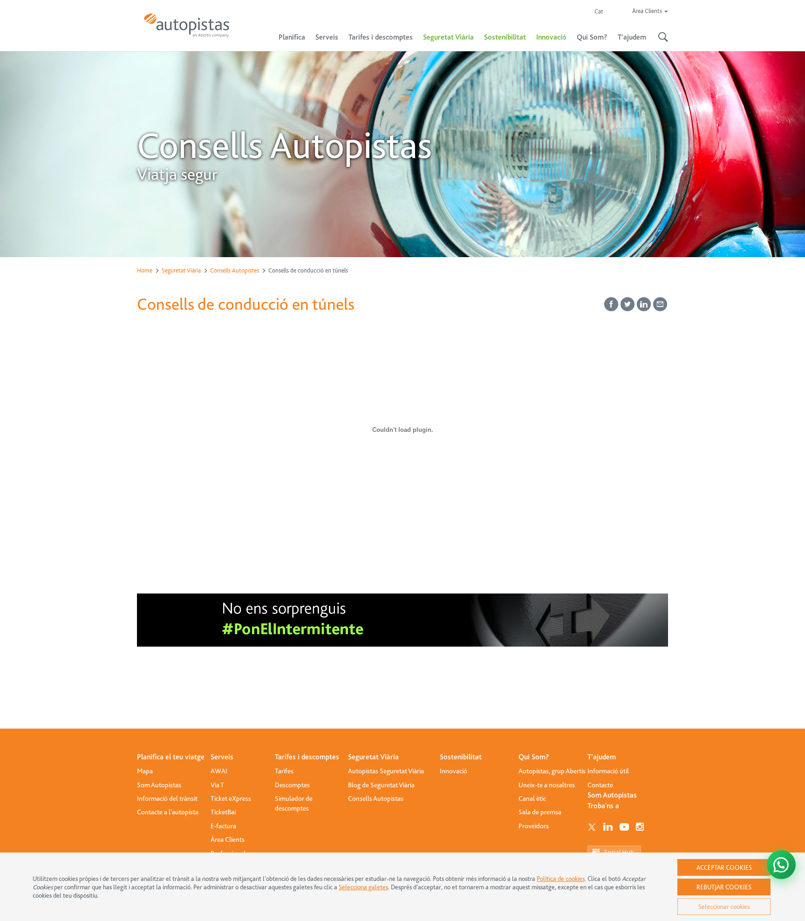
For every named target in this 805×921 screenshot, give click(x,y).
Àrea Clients (228, 839)
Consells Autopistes (234, 270)
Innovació (551, 37)
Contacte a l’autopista (167, 812)
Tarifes (284, 771)
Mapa (145, 771)
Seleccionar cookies (724, 906)
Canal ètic (532, 798)
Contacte (600, 785)
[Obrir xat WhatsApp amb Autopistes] (781, 864)
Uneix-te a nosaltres (546, 785)
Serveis (222, 757)
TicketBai (223, 812)
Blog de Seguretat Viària (381, 785)
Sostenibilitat (505, 37)
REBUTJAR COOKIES (723, 887)
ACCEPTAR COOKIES (724, 867)
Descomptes (292, 785)
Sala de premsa (539, 812)
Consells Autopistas (375, 798)
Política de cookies (561, 878)
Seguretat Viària (181, 270)
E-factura (223, 826)
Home (144, 270)
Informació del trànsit (167, 798)
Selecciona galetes (363, 887)
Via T (217, 785)
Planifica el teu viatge (171, 757)
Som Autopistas (159, 785)
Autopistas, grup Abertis (552, 771)
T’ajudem (601, 757)
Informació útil (608, 771)
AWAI (219, 771)
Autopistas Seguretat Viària (386, 771)
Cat (598, 11)
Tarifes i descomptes (307, 757)
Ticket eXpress (231, 798)
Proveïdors (533, 826)
